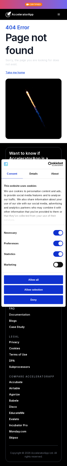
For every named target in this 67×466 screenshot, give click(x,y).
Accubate (16, 382)
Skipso (13, 437)
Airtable (14, 388)
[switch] (58, 243)
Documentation (19, 314)
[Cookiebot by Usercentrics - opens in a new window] (48, 164)
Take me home (15, 72)
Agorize (14, 394)
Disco (13, 406)
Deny (33, 299)
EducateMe (16, 413)
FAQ (12, 308)
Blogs (13, 320)
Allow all (33, 279)
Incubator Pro (18, 425)
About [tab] (55, 173)
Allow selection (33, 289)
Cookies (14, 348)
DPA (12, 360)
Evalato (14, 419)
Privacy (14, 342)
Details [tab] (33, 173)
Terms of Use (18, 354)
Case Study (17, 327)
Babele (14, 400)
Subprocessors (19, 367)
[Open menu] (59, 14)
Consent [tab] (12, 173)
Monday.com (17, 431)
